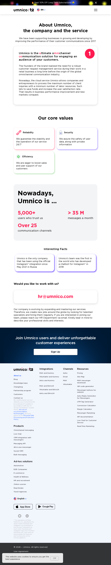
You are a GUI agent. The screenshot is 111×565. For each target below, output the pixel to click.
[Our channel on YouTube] (19, 517)
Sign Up (55, 352)
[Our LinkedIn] (27, 517)
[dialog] (32, 558)
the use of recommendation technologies (20, 411)
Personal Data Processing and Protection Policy (24, 417)
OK (54, 558)
